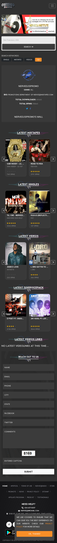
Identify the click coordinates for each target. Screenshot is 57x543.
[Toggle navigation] (52, 5)
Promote (12, 491)
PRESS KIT (30, 497)
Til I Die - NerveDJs (16, 215)
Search (27, 46)
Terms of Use (26, 486)
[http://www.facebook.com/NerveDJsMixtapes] (30, 108)
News (21, 491)
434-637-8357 (29, 508)
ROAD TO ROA (37, 164)
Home (5, 486)
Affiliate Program (16, 497)
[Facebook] (9, 524)
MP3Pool (14, 486)
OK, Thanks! (34, 533)
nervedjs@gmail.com (30, 511)
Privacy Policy (33, 491)
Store (52, 486)
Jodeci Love (13, 267)
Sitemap (45, 491)
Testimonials (43, 497)
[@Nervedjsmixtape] (27, 108)
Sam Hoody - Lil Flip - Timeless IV (23, 164)
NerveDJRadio (41, 486)
